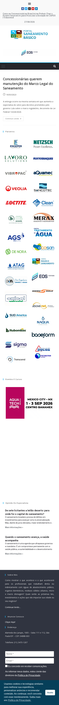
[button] (29, 3)
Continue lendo (14, 118)
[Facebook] (22, 8)
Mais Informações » (14, 527)
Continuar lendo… (13, 607)
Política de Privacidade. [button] (19, 700)
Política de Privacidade (29, 675)
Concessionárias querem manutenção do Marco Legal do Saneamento (28, 83)
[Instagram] (29, 8)
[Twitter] (26, 8)
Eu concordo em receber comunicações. (27, 666)
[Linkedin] (36, 8)
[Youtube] (33, 8)
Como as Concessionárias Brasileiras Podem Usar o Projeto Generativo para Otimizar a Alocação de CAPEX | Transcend (29, 15)
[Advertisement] (29, 463)
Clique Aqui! (10, 622)
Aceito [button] (50, 692)
